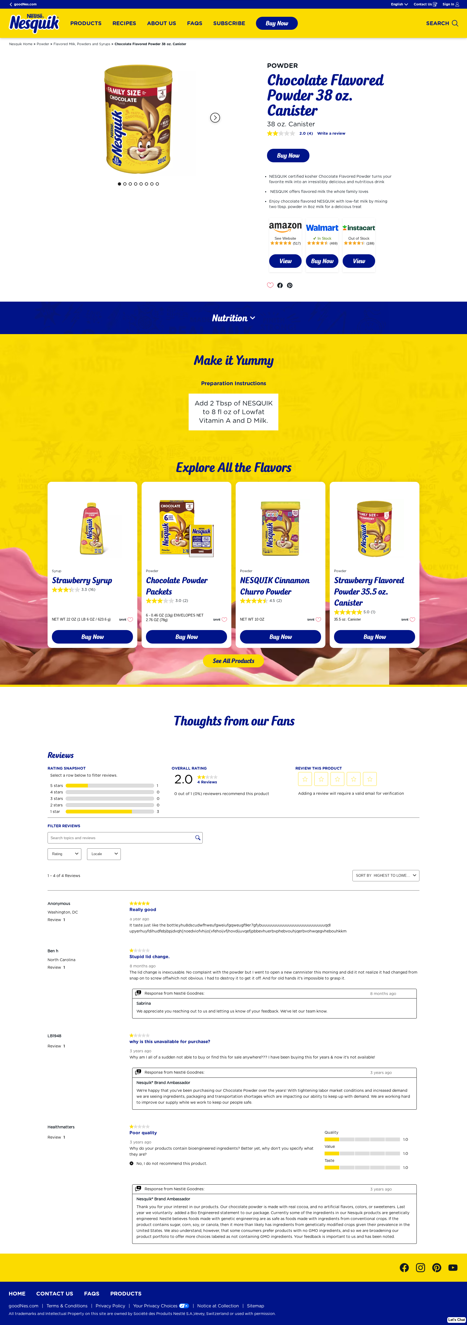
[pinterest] (291, 285)
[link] (285, 261)
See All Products (233, 661)
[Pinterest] (439, 1267)
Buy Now (277, 23)
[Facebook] (407, 1267)
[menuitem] (86, 23)
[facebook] (281, 285)
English (397, 4)
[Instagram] (423, 1267)
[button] (215, 118)
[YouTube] (453, 1267)
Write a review (331, 133)
